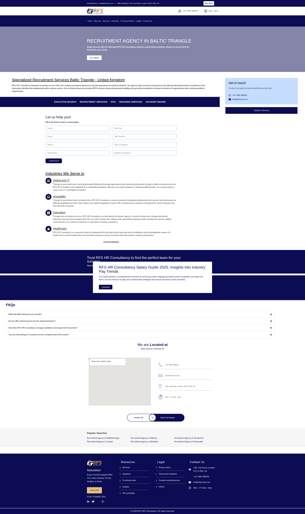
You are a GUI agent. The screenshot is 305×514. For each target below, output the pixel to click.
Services (106, 21)
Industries (115, 21)
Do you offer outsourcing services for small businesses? (31, 321)
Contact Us (147, 21)
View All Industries (111, 242)
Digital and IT (61, 180)
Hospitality (59, 196)
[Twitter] (93, 501)
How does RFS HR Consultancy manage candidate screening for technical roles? (42, 328)
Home (90, 21)
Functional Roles (127, 21)
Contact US (138, 418)
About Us (97, 21)
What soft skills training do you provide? (25, 314)
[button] (140, 314)
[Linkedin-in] (88, 501)
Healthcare (59, 228)
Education (59, 212)
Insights (138, 21)
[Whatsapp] (103, 501)
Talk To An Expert (167, 418)
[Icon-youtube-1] (98, 501)
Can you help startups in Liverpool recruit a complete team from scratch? (38, 335)
